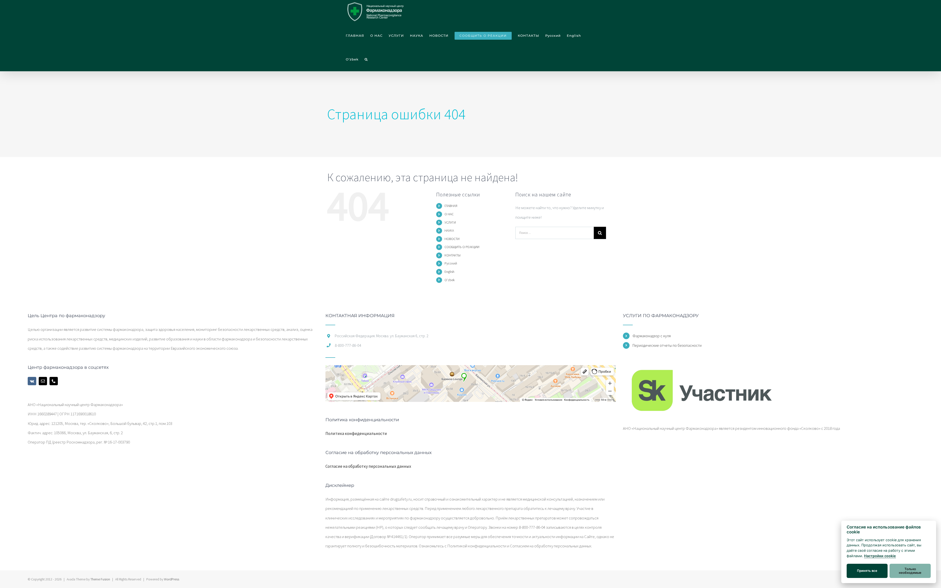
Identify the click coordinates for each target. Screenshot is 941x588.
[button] (366, 59)
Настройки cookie (880, 556)
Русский (451, 263)
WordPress (171, 579)
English (449, 271)
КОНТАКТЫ (452, 255)
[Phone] (54, 381)
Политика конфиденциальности (356, 433)
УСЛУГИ (450, 222)
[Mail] (43, 381)
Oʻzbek (450, 280)
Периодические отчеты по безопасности (667, 345)
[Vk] (32, 381)
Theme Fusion (100, 579)
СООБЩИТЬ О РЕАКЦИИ (462, 247)
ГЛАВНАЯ (451, 206)
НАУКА (449, 230)
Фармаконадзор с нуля (651, 335)
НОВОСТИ (452, 239)
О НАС (449, 214)
